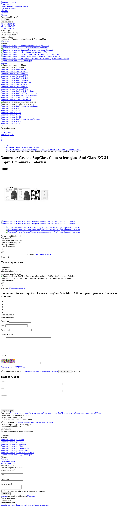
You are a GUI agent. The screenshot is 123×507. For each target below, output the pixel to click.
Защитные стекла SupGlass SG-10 (14, 76)
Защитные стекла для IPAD (12, 442)
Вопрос (4, 395)
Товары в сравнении (41, 505)
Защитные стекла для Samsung (13, 444)
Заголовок (5, 330)
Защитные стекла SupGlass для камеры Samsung (20, 119)
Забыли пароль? (7, 135)
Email (3, 326)
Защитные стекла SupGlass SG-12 (14, 72)
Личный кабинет (8, 461)
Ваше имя (5, 321)
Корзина (4, 459)
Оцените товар (7, 334)
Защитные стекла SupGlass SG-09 (14, 78)
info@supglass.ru (7, 28)
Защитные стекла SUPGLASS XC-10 (16, 100)
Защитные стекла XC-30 (11, 108)
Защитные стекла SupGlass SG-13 (14, 69)
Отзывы (4, 11)
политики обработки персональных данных (40, 371)
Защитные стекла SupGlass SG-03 (14, 87)
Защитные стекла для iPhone (12, 440)
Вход (3, 130)
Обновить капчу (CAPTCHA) (13, 367)
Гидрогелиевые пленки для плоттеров (16, 455)
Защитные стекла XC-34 (11, 115)
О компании (6, 4)
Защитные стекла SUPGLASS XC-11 (16, 97)
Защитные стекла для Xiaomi (13, 446)
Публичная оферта (8, 8)
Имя (2, 382)
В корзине (43, 254)
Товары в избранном (24, 505)
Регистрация (6, 132)
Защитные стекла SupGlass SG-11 (14, 74)
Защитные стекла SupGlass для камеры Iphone (19, 106)
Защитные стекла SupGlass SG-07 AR (16, 82)
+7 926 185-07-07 (8, 24)
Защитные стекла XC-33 (11, 113)
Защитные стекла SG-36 (11, 117)
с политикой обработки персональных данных (34, 422)
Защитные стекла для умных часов (15, 450)
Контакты (5, 13)
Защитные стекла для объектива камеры (22, 147)
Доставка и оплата (8, 2)
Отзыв (3, 356)
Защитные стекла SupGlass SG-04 (14, 85)
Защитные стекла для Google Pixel (15, 448)
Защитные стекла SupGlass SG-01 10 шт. (17, 91)
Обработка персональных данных (15, 6)
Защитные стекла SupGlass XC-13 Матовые (19, 95)
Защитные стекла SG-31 (11, 110)
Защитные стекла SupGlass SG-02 (14, 89)
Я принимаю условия (30, 371)
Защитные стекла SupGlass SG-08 (14, 80)
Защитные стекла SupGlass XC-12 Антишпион (20, 93)
